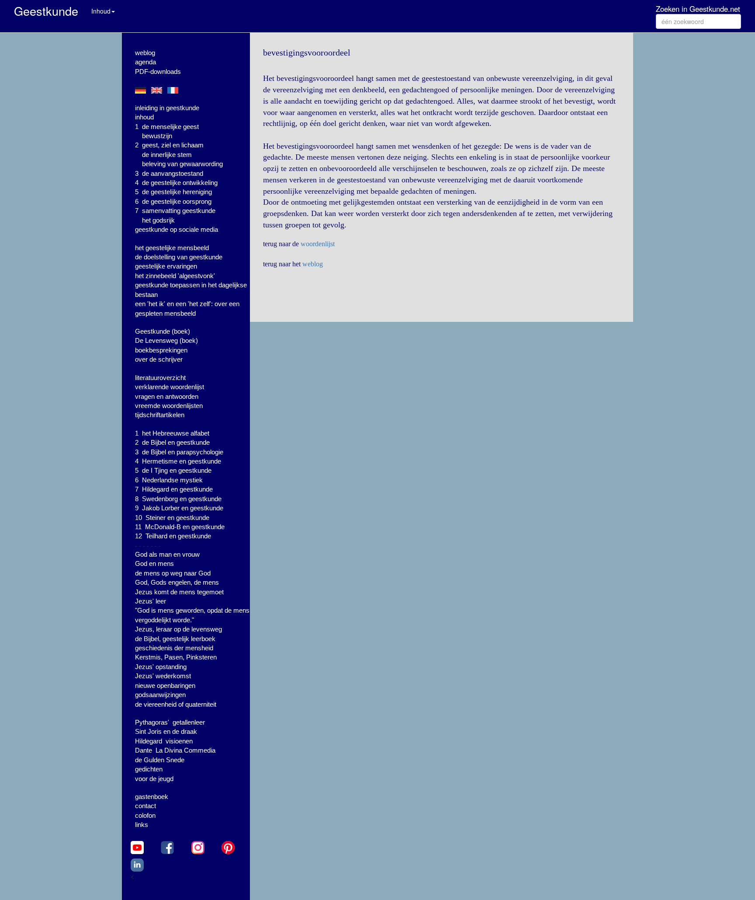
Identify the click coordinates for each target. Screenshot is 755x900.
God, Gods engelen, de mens (177, 582)
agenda (145, 62)
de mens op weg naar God (173, 573)
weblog (145, 52)
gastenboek (151, 796)
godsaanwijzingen (160, 694)
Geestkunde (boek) (162, 331)
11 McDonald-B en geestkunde (180, 526)
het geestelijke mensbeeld (172, 247)
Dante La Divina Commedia (175, 750)
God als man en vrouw (167, 554)
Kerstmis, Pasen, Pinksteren (176, 657)
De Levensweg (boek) (166, 340)
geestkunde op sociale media (176, 229)
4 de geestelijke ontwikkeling (176, 182)
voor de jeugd (154, 778)
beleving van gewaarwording (182, 163)
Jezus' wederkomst (163, 676)
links (141, 824)
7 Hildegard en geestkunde (174, 489)
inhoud (144, 117)
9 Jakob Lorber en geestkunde (179, 508)
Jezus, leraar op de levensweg (178, 629)
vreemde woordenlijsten (169, 405)
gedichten (149, 769)
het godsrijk (158, 220)
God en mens (154, 563)
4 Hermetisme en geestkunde (178, 461)
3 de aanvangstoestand (169, 173)
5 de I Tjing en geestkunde (173, 470)
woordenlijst (318, 244)
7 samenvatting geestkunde (175, 210)
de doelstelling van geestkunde (178, 257)
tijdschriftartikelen (159, 415)
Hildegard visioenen (164, 741)
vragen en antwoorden (166, 396)
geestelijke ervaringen (166, 266)
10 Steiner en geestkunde (172, 517)
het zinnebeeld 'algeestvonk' (175, 275)
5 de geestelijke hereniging (173, 191)
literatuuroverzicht (160, 377)
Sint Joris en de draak (166, 731)
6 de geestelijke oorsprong (173, 201)
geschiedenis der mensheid (174, 648)
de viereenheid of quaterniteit (175, 704)
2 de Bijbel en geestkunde (172, 442)
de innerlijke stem (167, 154)
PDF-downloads (158, 71)
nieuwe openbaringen (165, 685)
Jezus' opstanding (161, 666)
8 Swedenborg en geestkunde (178, 498)
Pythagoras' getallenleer (170, 722)
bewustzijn (157, 136)
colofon (145, 815)
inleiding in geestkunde (167, 108)
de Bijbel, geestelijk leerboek (175, 638)
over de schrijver (159, 359)
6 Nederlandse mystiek (169, 480)
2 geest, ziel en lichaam (169, 145)
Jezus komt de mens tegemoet (179, 592)
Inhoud (101, 11)
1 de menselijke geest (167, 126)
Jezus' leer (150, 601)
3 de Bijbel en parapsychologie (179, 452)
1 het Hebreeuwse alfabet (172, 433)
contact (145, 805)
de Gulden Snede (159, 760)
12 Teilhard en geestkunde (173, 536)
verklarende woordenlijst (169, 387)
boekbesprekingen (161, 350)
